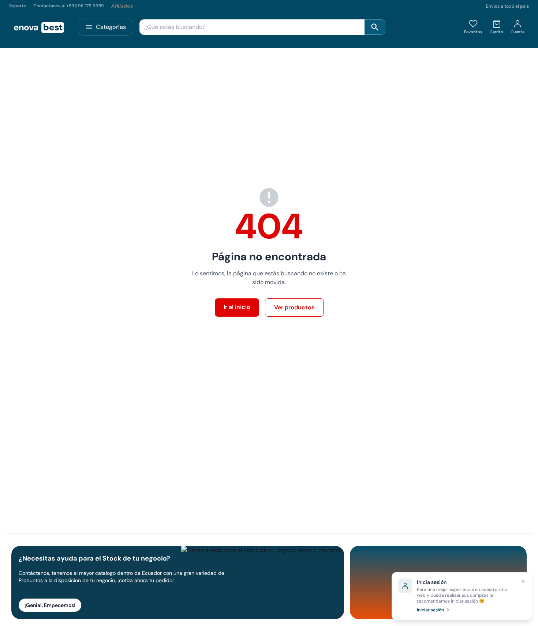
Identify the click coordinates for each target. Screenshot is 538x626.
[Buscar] (375, 27)
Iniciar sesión (430, 610)
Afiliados (122, 6)
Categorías (111, 27)
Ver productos (294, 307)
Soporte (17, 6)
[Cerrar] (523, 581)
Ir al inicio (237, 307)
